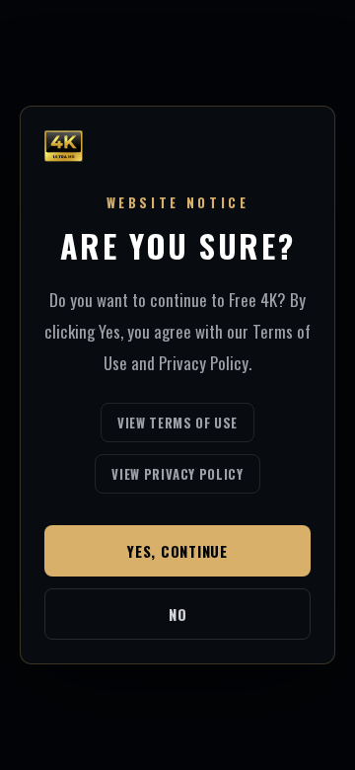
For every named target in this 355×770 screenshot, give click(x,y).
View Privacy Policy (177, 474)
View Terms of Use (177, 422)
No (178, 614)
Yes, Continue (177, 551)
